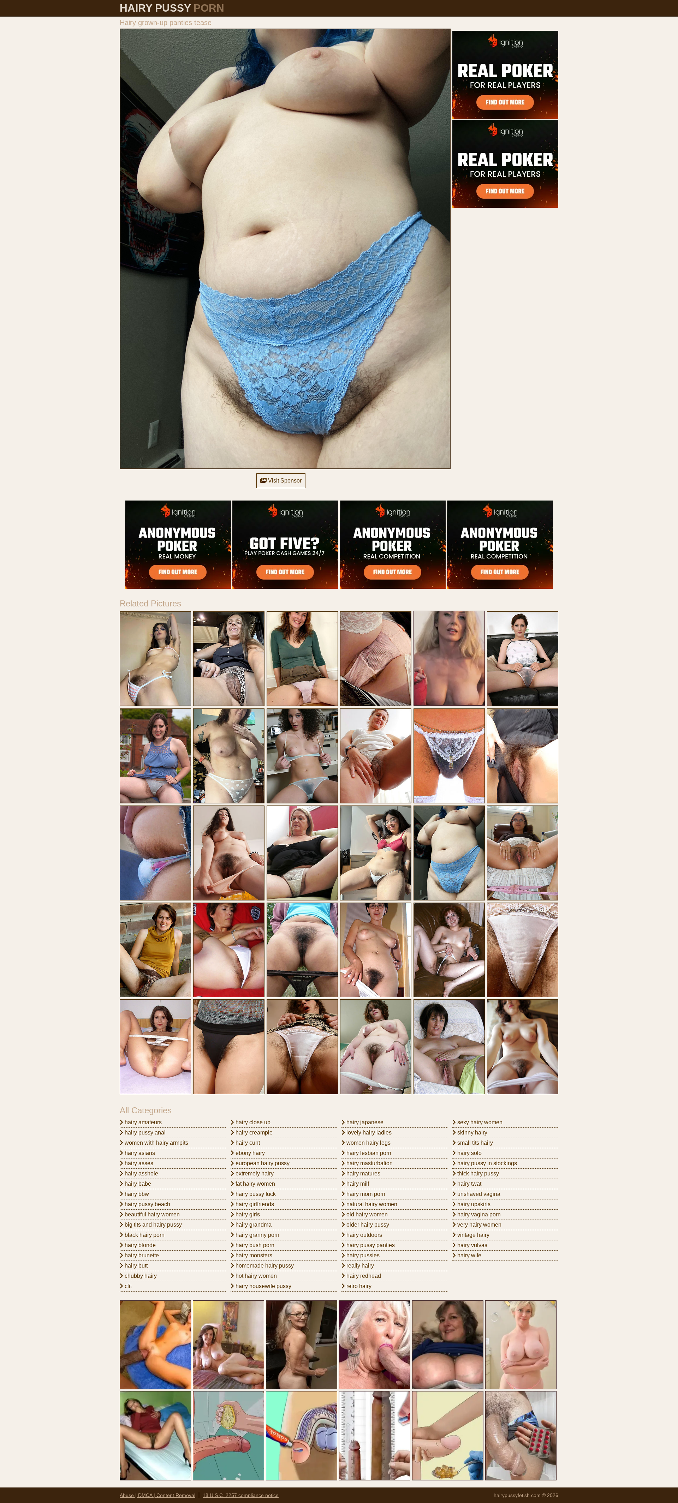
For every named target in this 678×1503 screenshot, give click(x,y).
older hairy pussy (367, 1225)
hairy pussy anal (144, 1133)
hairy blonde (139, 1245)
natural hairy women (371, 1204)
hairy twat (468, 1184)
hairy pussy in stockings (486, 1163)
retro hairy (358, 1286)
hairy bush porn (254, 1245)
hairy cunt (247, 1143)
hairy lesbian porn (368, 1153)
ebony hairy (249, 1153)
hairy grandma (253, 1225)
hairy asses (138, 1163)
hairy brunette (141, 1255)
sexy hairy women (479, 1122)
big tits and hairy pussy (152, 1225)
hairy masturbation (369, 1163)
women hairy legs (368, 1143)
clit (127, 1286)
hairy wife (468, 1255)
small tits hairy (474, 1143)
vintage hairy (472, 1235)
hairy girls (247, 1214)
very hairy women (478, 1225)
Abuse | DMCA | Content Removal (157, 1495)
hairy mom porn (365, 1194)
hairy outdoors (363, 1235)
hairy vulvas (471, 1245)
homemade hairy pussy (264, 1266)
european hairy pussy (262, 1163)
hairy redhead (363, 1276)
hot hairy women (255, 1276)
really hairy (359, 1266)
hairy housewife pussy (262, 1286)
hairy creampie (253, 1133)
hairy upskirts (473, 1204)
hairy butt (135, 1266)
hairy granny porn (256, 1235)
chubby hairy (140, 1276)
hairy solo (469, 1153)
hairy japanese (364, 1122)
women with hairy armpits (155, 1143)
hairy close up (252, 1122)
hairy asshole (140, 1173)
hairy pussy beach (146, 1204)
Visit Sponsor (284, 481)
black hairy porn (144, 1235)
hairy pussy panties (370, 1245)
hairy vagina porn (478, 1214)
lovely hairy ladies (368, 1133)
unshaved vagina (478, 1194)
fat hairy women (254, 1184)
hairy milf (357, 1184)
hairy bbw (136, 1194)
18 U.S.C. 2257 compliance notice (241, 1495)
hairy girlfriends (254, 1204)
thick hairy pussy (477, 1173)
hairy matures (362, 1173)
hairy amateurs (142, 1122)
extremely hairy (254, 1173)
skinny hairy (471, 1133)
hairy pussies (362, 1255)
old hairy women (366, 1214)
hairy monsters (253, 1255)
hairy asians (139, 1153)
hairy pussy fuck (255, 1194)
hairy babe (137, 1184)
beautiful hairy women (151, 1214)
